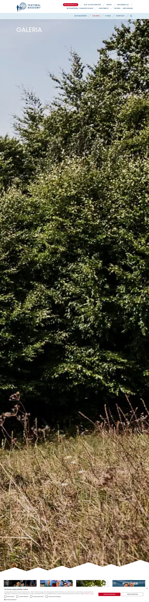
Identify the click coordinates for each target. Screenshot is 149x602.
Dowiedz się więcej (89, 593)
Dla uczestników (92, 5)
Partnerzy (104, 8)
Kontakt (120, 16)
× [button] (147, 588)
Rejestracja (70, 5)
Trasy (109, 5)
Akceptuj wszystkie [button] (109, 594)
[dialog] (74, 594)
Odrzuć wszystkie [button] (132, 594)
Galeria (96, 16)
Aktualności (80, 16)
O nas (108, 16)
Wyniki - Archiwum (123, 8)
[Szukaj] (131, 15)
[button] (49, 600)
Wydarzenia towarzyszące (80, 8)
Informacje (123, 5)
